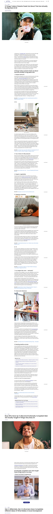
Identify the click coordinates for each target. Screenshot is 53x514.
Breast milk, (31, 158)
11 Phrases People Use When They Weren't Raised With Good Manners (26, 362)
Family (22, 1)
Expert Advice (42, 1)
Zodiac (15, 1)
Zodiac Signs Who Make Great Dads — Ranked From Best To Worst (27, 359)
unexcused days (35, 329)
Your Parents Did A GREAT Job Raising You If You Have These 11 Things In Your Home (26, 364)
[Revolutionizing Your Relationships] (8, 1)
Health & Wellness (32, 1)
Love (13, 1)
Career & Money (38, 1)
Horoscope (18, 1)
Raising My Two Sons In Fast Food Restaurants (26, 191)
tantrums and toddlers (23, 78)
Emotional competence (18, 465)
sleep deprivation (27, 239)
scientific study (22, 53)
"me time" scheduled (29, 380)
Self (20, 1)
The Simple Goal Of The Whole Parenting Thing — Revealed (28, 341)
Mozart (25, 56)
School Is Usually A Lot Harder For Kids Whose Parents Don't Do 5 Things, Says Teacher (26, 404)
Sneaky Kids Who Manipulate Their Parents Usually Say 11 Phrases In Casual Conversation (26, 402)
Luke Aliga (6, 419)
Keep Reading (26, 502)
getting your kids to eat (26, 176)
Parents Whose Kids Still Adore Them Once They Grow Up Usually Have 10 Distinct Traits (27, 406)
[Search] (46, 1)
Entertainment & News (27, 1)
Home (5, 4)
